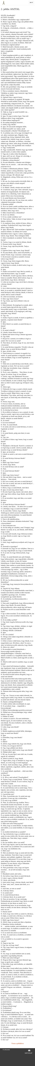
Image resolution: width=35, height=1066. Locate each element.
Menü (31, 2)
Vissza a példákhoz (17, 1043)
